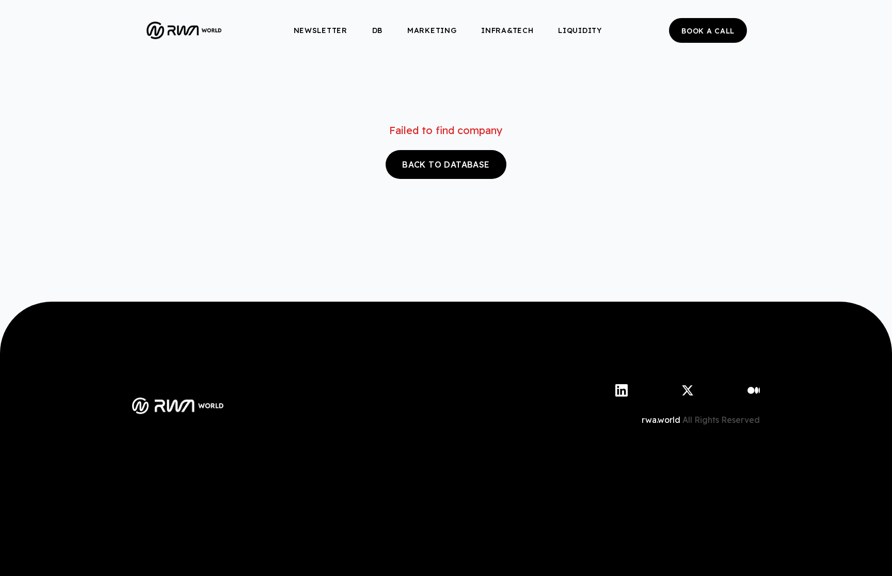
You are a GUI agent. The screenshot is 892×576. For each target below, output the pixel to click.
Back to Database (445, 164)
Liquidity (579, 30)
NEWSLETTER (320, 30)
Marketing (431, 30)
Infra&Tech (507, 30)
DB (377, 30)
